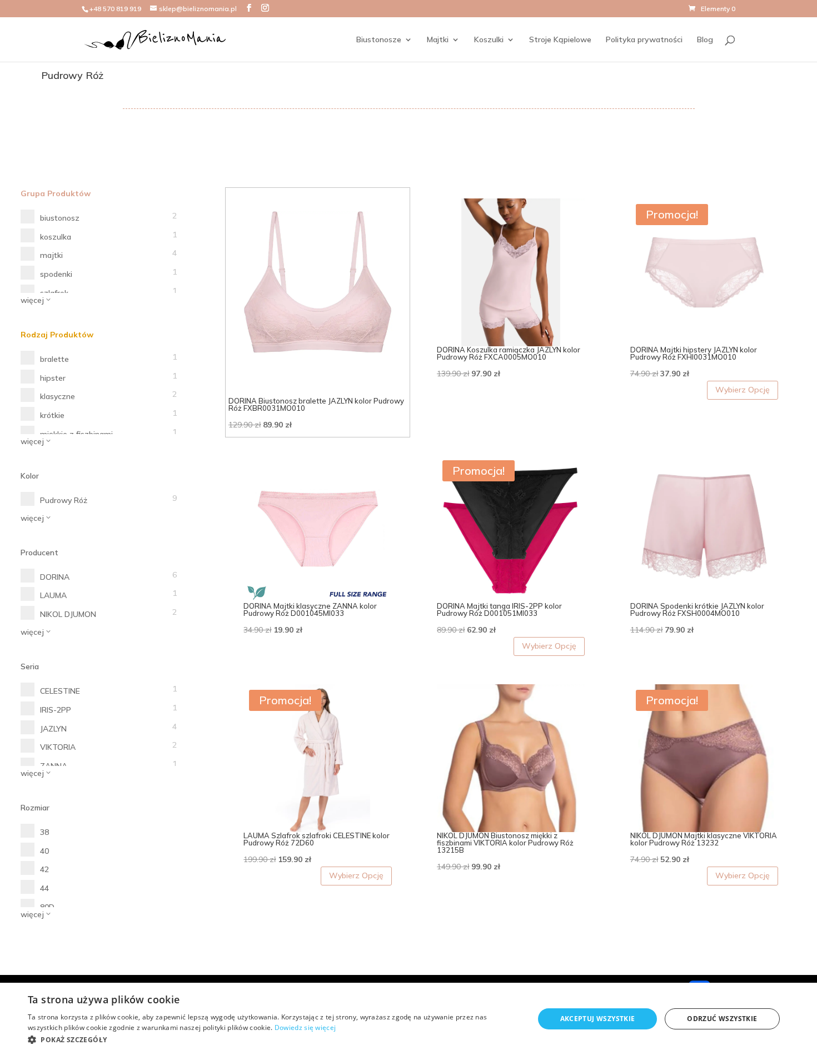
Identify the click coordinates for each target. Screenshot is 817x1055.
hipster (53, 378)
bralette (54, 359)
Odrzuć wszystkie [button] (722, 1018)
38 (44, 832)
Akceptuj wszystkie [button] (597, 1018)
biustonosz (59, 218)
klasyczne (57, 396)
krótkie (52, 415)
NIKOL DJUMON (68, 614)
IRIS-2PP (55, 710)
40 (44, 851)
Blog (705, 40)
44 (44, 888)
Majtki (438, 40)
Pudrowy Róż (63, 500)
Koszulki (489, 40)
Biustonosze (378, 40)
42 (44, 869)
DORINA (54, 577)
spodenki (56, 274)
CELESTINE (60, 691)
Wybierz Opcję (742, 390)
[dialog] (408, 1019)
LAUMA (53, 595)
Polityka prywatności (644, 40)
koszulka (55, 237)
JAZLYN (53, 729)
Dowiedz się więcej (305, 1027)
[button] (273, 1040)
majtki (51, 255)
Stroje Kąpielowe (560, 40)
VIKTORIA (58, 747)
